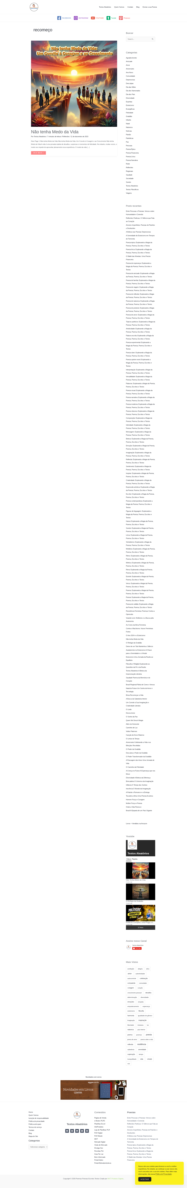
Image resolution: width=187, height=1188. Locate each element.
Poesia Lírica (130, 156)
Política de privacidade (36, 1121)
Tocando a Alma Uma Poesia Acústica (139, 796)
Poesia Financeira (132, 153)
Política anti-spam (35, 1124)
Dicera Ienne (130, 713)
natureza (130, 1029)
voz (128, 1063)
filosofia (141, 1011)
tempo (141, 1054)
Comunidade (130, 76)
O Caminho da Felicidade (135, 767)
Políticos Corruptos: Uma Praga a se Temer (142, 922)
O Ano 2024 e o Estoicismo (135, 635)
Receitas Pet (98, 1151)
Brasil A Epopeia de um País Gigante (139, 810)
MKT (96, 1139)
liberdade (130, 1025)
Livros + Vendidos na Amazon (136, 823)
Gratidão (129, 116)
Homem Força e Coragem (135, 799)
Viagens (129, 193)
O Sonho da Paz (132, 717)
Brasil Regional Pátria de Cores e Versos (140, 685)
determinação (132, 997)
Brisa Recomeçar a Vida (134, 695)
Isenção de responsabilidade (39, 1118)
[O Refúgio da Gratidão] (140, 892)
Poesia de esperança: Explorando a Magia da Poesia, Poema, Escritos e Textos (139, 266)
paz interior (141, 1029)
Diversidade (130, 98)
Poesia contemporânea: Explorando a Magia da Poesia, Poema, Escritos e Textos (139, 504)
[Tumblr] (82, 1131)
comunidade (143, 983)
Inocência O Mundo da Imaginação (138, 789)
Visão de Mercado (100, 1145)
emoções (130, 1002)
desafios (148, 993)
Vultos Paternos (131, 731)
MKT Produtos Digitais (115, 1179)
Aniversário (130, 69)
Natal (128, 124)
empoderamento (133, 1006)
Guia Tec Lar (98, 1154)
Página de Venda (100, 1118)
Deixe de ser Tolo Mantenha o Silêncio (139, 646)
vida (141, 1059)
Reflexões (65, 136)
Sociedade (129, 178)
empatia (140, 1002)
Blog (30, 1133)
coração (140, 988)
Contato (31, 1130)
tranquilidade (131, 1059)
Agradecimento (131, 58)
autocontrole (131, 978)
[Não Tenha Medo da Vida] (140, 870)
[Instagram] (72, 1131)
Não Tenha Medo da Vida (136, 880)
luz (148, 1025)
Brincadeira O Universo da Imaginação (139, 781)
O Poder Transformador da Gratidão (138, 756)
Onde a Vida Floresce (133, 807)
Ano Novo (129, 72)
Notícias (129, 131)
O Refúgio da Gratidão (134, 643)
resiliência (141, 1044)
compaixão (131, 983)
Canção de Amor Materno (135, 735)
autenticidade (140, 974)
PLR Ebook (98, 1136)
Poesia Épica (130, 149)
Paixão (128, 134)
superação (131, 1054)
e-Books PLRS (99, 1121)
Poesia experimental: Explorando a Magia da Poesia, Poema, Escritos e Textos (139, 345)
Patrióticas (129, 138)
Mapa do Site (33, 1136)
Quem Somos (34, 1115)
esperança (146, 1006)
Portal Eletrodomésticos (102, 1163)
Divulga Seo (98, 1148)
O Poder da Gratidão (133, 749)
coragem (131, 988)
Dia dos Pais (130, 94)
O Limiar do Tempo (132, 739)
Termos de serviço (35, 1127)
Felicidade (129, 113)
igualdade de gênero (145, 1015)
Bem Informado (99, 1157)
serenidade (142, 1049)
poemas (139, 1035)
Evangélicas (130, 109)
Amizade (129, 61)
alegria (140, 969)
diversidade (145, 997)
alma (147, 969)
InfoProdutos (98, 1127)
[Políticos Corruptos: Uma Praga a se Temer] (140, 913)
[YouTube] (77, 1131)
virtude (149, 1059)
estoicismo (131, 1011)
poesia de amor (132, 1039)
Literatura (140, 1025)
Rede (128, 164)
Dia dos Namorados (133, 91)
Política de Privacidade (164, 1174)
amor (130, 974)
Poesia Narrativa (132, 160)
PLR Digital (98, 1133)
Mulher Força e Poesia (134, 803)
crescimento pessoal (134, 993)
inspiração (143, 1020)
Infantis (128, 120)
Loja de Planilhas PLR (102, 1130)
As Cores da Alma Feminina (136, 625)
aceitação (130, 969)
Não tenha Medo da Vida (54, 131)
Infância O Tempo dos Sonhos (136, 785)
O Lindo (128, 709)
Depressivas (130, 80)
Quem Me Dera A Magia (134, 720)
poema (129, 1035)
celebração (144, 978)
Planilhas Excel (99, 1124)
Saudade (129, 175)
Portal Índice (98, 1160)
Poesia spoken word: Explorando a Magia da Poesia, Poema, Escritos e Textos (139, 363)
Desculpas (130, 83)
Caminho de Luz (132, 728)
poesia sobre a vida (147, 1039)
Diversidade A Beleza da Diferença (138, 778)
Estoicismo (130, 105)
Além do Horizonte (132, 724)
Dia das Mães (131, 87)
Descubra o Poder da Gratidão (137, 753)
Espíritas (129, 102)
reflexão (130, 1044)
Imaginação (131, 1020)
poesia (149, 1035)
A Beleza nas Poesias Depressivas (138, 232)
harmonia (130, 1015)
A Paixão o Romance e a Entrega (137, 792)
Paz (127, 142)
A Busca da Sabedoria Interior (136, 699)
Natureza (129, 127)
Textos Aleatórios (132, 186)
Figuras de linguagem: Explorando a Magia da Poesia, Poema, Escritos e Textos (139, 514)
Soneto (128, 182)
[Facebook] (67, 1131)
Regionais (129, 171)
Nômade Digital (99, 1142)
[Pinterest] (87, 1131)
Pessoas (129, 146)
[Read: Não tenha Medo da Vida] (74, 83)
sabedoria (130, 1049)
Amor (128, 65)
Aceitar (145, 1179)
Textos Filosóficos (132, 189)
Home (31, 1112)
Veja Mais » (38, 153)
